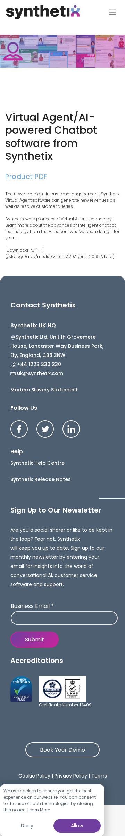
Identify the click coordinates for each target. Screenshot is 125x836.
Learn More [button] (38, 810)
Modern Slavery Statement (44, 389)
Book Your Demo (62, 750)
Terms (99, 775)
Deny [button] (27, 825)
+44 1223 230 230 (38, 364)
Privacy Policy (71, 775)
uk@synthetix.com (39, 373)
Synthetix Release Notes (40, 479)
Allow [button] (77, 825)
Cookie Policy (34, 775)
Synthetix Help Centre (37, 463)
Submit (34, 639)
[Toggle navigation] (112, 12)
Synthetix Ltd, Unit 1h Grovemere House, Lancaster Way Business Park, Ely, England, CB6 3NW (56, 346)
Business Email (32, 606)
